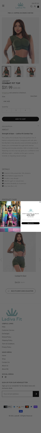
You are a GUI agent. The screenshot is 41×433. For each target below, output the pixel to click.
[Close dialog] (40, 202)
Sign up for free (31, 223)
